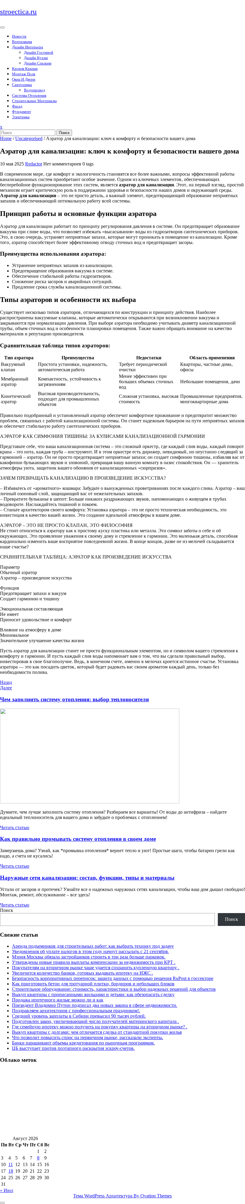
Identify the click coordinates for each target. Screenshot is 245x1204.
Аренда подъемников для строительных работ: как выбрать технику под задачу (93, 946)
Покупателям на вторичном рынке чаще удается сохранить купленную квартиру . (95, 967)
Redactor (33, 163)
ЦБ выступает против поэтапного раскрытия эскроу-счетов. (73, 1048)
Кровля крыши (25, 68)
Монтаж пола (23, 74)
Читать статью (14, 827)
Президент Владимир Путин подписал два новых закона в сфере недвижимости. (94, 1005)
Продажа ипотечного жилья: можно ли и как (57, 999)
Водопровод (34, 90)
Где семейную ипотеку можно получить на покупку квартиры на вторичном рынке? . (99, 1026)
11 (10, 1164)
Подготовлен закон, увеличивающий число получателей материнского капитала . (95, 1021)
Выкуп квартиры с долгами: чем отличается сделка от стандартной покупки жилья (97, 1032)
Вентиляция (22, 41)
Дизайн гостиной (38, 52)
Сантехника (22, 84)
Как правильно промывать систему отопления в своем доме (78, 839)
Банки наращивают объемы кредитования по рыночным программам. (83, 1042)
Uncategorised (28, 138)
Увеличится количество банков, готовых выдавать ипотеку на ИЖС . (82, 973)
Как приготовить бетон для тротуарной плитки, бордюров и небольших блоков (93, 983)
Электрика (21, 117)
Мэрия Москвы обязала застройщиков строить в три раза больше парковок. (89, 956)
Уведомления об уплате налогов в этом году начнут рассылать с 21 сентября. (90, 951)
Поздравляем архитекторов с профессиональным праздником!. (76, 1010)
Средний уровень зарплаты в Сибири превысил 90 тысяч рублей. (79, 1016)
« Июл (6, 1190)
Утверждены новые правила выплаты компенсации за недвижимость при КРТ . (93, 962)
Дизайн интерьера (27, 47)
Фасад (17, 106)
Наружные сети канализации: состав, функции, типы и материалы (87, 878)
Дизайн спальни (37, 63)
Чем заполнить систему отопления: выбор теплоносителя (74, 699)
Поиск (64, 133)
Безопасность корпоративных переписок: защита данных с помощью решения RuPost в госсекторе (112, 978)
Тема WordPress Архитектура (122, 1195)
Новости (19, 36)
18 (10, 1171)
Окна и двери (23, 79)
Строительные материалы (34, 101)
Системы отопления (29, 95)
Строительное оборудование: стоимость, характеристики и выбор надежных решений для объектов (114, 989)
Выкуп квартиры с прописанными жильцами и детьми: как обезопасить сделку (93, 994)
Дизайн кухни (36, 58)
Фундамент (21, 111)
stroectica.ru (18, 11)
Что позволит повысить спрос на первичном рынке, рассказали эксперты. (87, 1037)
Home (6, 138)
